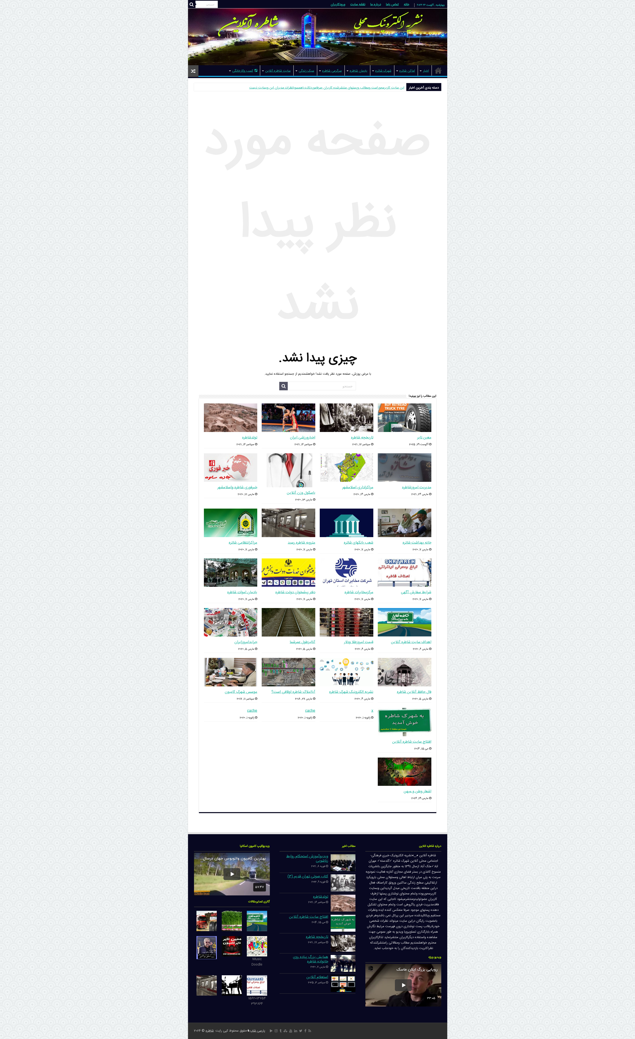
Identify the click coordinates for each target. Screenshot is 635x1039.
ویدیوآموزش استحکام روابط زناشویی (307, 858)
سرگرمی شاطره (332, 71)
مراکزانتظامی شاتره (243, 543)
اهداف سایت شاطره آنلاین (411, 642)
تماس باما (392, 4)
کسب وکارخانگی (242, 71)
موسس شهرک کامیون (241, 692)
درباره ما (375, 4)
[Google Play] (271, 1031)
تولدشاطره (249, 437)
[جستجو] (191, 4)
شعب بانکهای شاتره (358, 543)
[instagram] (276, 1031)
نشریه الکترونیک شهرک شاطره (351, 692)
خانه (406, 4)
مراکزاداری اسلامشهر (357, 487)
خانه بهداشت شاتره (417, 543)
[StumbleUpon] (285, 1031)
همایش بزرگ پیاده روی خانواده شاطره (310, 959)
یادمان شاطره (358, 71)
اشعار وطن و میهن (417, 791)
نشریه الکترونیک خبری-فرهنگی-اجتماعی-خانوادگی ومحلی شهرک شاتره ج (356, 88)
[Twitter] (301, 1031)
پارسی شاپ (257, 1031)
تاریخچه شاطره (362, 437)
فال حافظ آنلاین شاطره (414, 692)
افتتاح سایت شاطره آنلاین (411, 742)
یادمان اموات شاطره (242, 592)
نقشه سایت (357, 4)
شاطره (210, 1031)
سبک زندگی (306, 71)
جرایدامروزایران (245, 642)
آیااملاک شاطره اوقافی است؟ (293, 692)
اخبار (426, 71)
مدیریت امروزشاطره (416, 487)
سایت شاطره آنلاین (278, 71)
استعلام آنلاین (317, 977)
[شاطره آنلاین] (317, 36)
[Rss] (310, 1031)
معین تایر (424, 437)
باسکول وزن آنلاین (301, 493)
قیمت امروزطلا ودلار (358, 642)
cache (310, 711)
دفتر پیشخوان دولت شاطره (295, 592)
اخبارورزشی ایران (302, 437)
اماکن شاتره (407, 71)
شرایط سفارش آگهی (416, 592)
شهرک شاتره (383, 71)
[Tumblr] (280, 1031)
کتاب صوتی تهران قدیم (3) (307, 876)
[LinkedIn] (296, 1031)
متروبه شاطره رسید (301, 543)
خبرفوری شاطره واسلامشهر (237, 487)
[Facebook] (305, 1031)
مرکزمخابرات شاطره (359, 592)
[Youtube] (291, 1031)
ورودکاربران (338, 4)
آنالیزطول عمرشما (302, 642)
